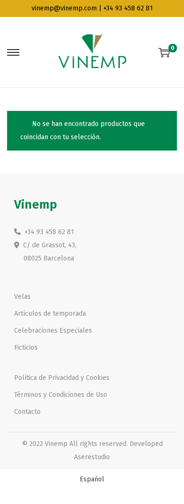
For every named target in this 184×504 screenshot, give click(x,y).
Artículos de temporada (50, 314)
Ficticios (26, 348)
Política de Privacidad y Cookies (61, 378)
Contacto (27, 412)
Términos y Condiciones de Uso (60, 395)
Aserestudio (92, 457)
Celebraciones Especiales (53, 331)
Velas (22, 297)
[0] (164, 52)
